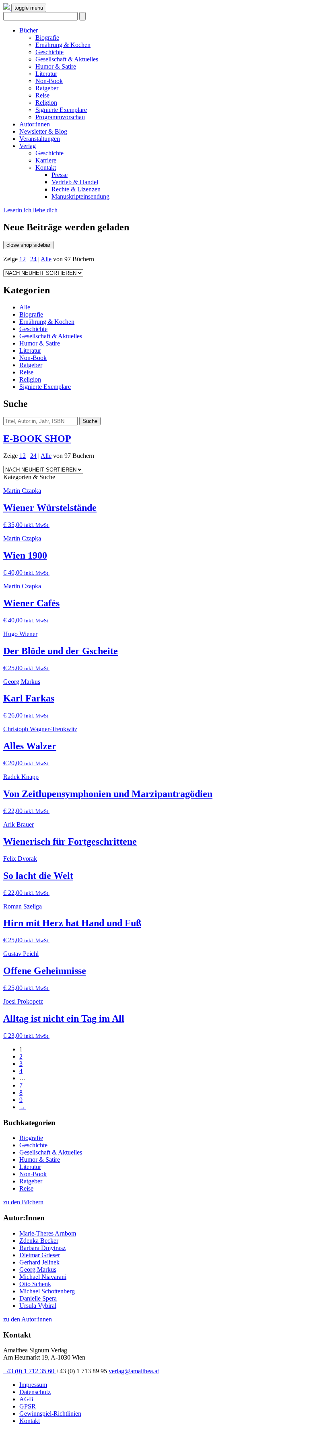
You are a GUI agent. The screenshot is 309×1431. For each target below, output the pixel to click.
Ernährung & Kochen (63, 44)
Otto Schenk (35, 1284)
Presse (60, 174)
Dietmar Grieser (39, 1255)
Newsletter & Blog (43, 131)
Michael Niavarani (42, 1276)
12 (22, 259)
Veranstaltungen (39, 138)
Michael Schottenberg (47, 1291)
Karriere (45, 160)
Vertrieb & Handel (75, 182)
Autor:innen (34, 124)
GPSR (27, 1406)
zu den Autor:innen (27, 1319)
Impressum (33, 1384)
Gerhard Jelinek (39, 1262)
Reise (42, 95)
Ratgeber (46, 88)
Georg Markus (37, 1269)
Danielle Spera (38, 1298)
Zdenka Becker (38, 1240)
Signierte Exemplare (61, 109)
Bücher (28, 30)
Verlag (27, 145)
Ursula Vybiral (37, 1305)
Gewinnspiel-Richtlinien (50, 1413)
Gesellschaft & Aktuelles (66, 59)
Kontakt (45, 167)
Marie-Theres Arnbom (47, 1233)
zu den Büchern (23, 1202)
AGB (26, 1399)
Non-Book (49, 80)
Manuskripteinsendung (80, 196)
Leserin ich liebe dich (30, 210)
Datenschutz (35, 1391)
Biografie (47, 37)
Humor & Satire (55, 66)
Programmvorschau (60, 117)
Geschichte (49, 52)
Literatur (46, 73)
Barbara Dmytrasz (42, 1247)
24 (33, 259)
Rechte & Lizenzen (76, 189)
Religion (46, 102)
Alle (46, 259)
